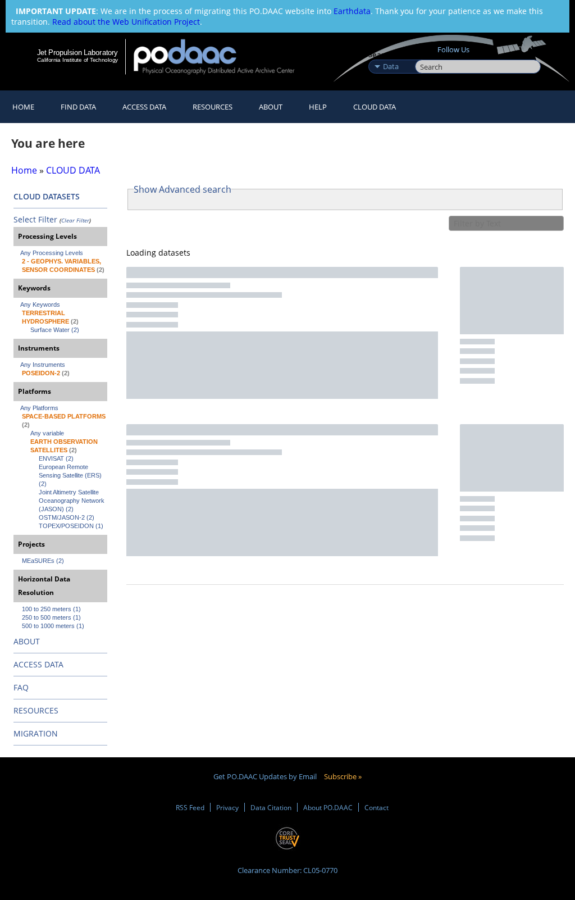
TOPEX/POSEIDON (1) (71, 525)
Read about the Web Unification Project (126, 21)
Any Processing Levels (51, 252)
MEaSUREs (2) (43, 560)
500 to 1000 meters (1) (53, 625)
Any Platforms (39, 407)
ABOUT (26, 641)
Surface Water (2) (54, 329)
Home (23, 107)
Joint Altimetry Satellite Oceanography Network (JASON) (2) (72, 500)
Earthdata (352, 11)
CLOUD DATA (374, 107)
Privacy (227, 807)
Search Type (390, 54)
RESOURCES (212, 107)
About (270, 107)
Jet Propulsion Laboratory (77, 52)
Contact (376, 807)
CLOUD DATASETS (46, 196)
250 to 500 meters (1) (51, 617)
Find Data (78, 107)
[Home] (221, 56)
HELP (318, 107)
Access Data (144, 107)
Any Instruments (42, 364)
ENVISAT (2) (56, 458)
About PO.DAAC (328, 807)
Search (427, 54)
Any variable (47, 433)
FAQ (21, 687)
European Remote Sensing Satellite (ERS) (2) (71, 475)
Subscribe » (343, 776)
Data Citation (270, 807)
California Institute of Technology (77, 60)
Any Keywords (40, 304)
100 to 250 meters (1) (51, 609)
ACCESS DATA (38, 664)
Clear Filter (75, 220)
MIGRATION (35, 733)
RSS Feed (190, 807)
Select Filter (35, 219)
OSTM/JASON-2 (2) (66, 517)
